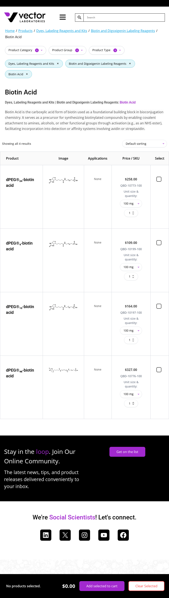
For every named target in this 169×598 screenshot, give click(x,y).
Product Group (65, 50)
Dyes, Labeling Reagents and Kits (61, 30)
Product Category (23, 50)
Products (25, 30)
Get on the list (127, 452)
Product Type (104, 50)
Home (10, 30)
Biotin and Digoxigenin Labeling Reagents (123, 30)
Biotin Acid (15, 74)
